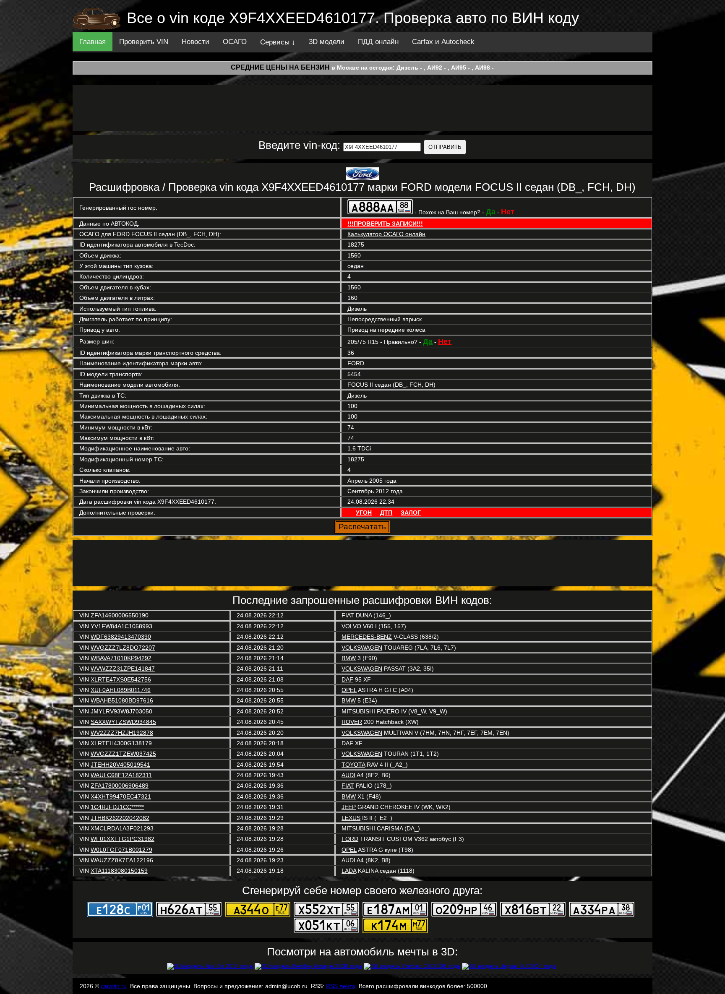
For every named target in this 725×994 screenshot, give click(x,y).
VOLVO (351, 626)
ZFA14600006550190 (120, 615)
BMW (349, 658)
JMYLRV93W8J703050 (121, 711)
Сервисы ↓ (277, 42)
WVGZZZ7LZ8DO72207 (123, 647)
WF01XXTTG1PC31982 (122, 838)
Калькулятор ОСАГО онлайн (386, 234)
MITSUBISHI (358, 711)
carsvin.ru (114, 986)
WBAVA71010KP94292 (121, 658)
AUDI (348, 775)
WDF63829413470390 (121, 636)
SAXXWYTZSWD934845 (123, 721)
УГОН (364, 512)
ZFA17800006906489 (120, 785)
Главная (92, 42)
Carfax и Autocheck (443, 42)
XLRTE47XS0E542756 (121, 679)
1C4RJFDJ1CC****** (117, 807)
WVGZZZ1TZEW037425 (123, 753)
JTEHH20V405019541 (120, 764)
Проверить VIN (143, 42)
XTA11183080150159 (119, 870)
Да (491, 212)
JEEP (349, 807)
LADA (349, 870)
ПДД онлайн (378, 42)
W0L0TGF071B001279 (121, 849)
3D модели (326, 42)
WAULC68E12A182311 (121, 775)
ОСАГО (235, 42)
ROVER (352, 721)
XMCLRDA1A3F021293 (122, 828)
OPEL (349, 690)
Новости (195, 42)
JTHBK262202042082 (120, 817)
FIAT (348, 615)
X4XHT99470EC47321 (121, 796)
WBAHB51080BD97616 (122, 700)
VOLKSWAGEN (362, 647)
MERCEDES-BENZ (367, 636)
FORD (355, 363)
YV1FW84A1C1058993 (121, 626)
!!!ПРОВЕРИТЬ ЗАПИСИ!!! (385, 223)
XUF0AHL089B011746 (121, 690)
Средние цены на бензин (280, 67)
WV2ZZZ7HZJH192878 (122, 732)
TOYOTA (353, 764)
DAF (347, 679)
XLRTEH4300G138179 (121, 743)
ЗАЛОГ (411, 512)
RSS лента (340, 986)
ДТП (386, 512)
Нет (507, 212)
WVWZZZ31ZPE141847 (123, 668)
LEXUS (351, 817)
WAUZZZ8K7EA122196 (122, 860)
